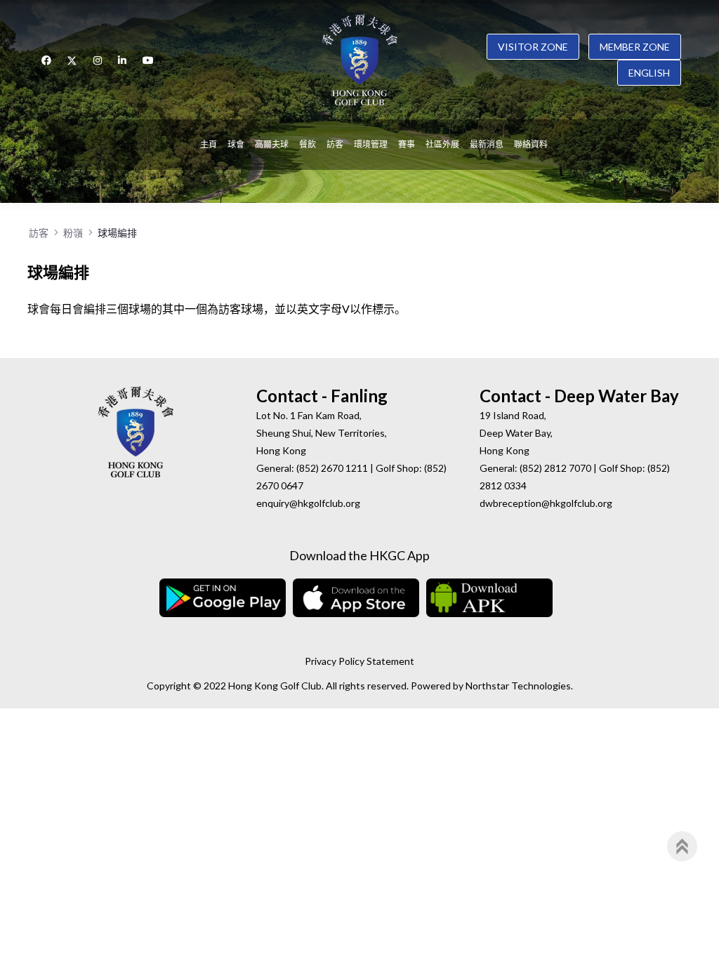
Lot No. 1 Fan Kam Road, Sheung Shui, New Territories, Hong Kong (321, 432)
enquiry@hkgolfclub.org (308, 503)
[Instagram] (97, 60)
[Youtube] (148, 60)
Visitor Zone (533, 47)
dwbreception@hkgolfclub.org (546, 503)
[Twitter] (72, 60)
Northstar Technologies (518, 686)
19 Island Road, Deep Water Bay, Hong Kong (516, 432)
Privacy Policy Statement (359, 661)
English (649, 73)
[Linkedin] (122, 60)
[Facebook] (46, 60)
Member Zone (635, 47)
